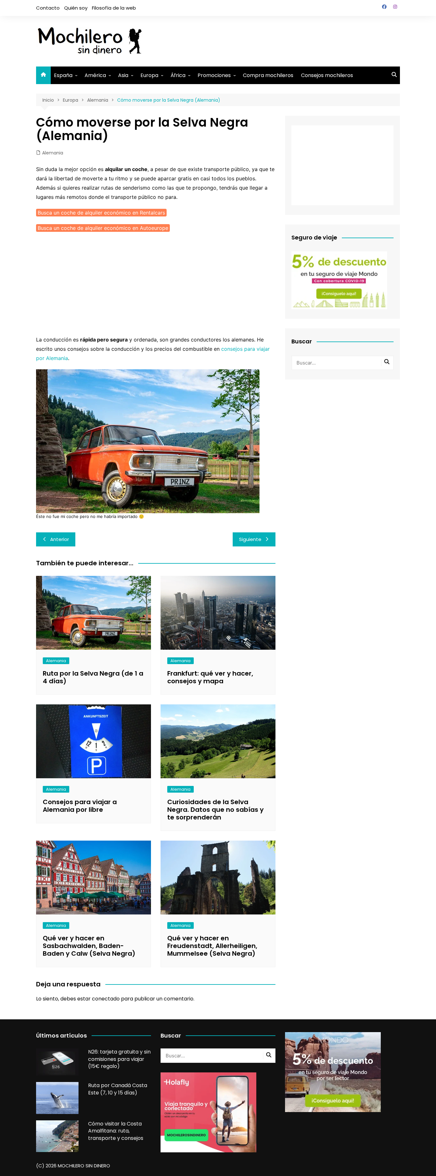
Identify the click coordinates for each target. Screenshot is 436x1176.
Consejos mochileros (327, 75)
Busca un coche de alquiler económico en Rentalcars (101, 212)
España (63, 75)
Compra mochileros (268, 75)
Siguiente (250, 539)
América (95, 75)
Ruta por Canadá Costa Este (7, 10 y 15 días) (117, 1089)
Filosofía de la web (114, 7)
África (177, 75)
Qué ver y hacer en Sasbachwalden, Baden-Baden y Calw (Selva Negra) (89, 946)
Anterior (59, 539)
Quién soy (75, 7)
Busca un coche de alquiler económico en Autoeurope (103, 228)
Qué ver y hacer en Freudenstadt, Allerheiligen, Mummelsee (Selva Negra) (212, 946)
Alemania (52, 153)
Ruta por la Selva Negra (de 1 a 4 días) (93, 677)
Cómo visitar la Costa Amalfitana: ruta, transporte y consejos (115, 1131)
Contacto (48, 7)
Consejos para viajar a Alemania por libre (80, 805)
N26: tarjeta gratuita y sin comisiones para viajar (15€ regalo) (119, 1059)
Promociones (214, 75)
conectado (106, 998)
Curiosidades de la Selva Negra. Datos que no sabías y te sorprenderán (215, 809)
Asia (123, 75)
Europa (149, 75)
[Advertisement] (284, 40)
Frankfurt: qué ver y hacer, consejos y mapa (210, 677)
